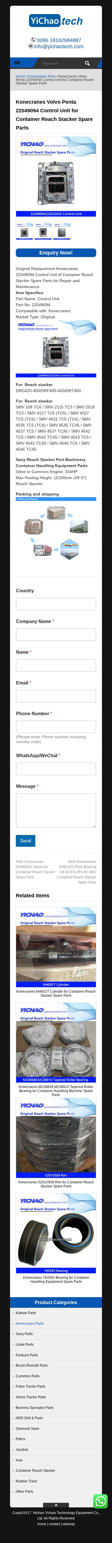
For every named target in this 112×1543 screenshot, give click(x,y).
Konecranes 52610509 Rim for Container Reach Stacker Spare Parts (56, 1184)
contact (54, 1524)
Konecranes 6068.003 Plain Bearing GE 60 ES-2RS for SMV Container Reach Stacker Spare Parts (76, 872)
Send (25, 841)
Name (24, 652)
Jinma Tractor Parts (31, 1397)
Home (20, 76)
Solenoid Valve (27, 1429)
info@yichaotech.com (59, 46)
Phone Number (34, 713)
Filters (20, 1439)
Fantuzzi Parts (27, 1355)
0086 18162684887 (59, 40)
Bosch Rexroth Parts (32, 1365)
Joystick (22, 1450)
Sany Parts (24, 1334)
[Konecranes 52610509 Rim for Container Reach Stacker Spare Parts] (56, 1177)
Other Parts (24, 1492)
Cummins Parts (28, 1376)
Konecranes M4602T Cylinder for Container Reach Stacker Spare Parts (56, 994)
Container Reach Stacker (35, 1471)
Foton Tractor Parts (30, 1386)
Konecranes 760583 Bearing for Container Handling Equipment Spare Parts (56, 1280)
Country (25, 590)
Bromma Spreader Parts (34, 1408)
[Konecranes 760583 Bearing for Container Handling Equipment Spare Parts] (56, 1272)
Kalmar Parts (26, 1313)
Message (27, 786)
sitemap (69, 1524)
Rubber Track (26, 1481)
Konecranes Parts (42, 76)
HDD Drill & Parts (29, 1418)
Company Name (35, 621)
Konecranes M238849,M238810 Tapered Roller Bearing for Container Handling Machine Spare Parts (56, 1091)
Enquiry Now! (56, 253)
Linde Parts (25, 1345)
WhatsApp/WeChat (38, 755)
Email (23, 682)
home (41, 1524)
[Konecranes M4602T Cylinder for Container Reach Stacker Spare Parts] (56, 986)
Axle (19, 1460)
